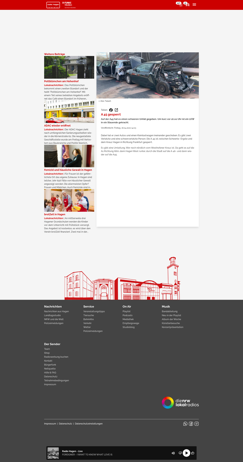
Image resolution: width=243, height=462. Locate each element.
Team (47, 349)
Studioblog (129, 327)
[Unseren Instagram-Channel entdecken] (196, 423)
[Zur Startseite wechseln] (53, 5)
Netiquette (50, 368)
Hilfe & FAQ (50, 372)
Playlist (126, 311)
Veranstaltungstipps (94, 311)
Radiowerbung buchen (56, 357)
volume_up (173, 453)
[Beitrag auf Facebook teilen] (111, 110)
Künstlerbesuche (171, 323)
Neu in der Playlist (171, 315)
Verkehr (87, 323)
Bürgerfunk (50, 364)
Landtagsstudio (52, 315)
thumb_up (192, 453)
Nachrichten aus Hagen (56, 311)
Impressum (50, 384)
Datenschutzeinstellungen (89, 423)
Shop (47, 353)
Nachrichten (53, 306)
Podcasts (127, 315)
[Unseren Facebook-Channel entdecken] (191, 423)
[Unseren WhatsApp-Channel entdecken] (185, 423)
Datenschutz (50, 376)
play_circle (186, 452)
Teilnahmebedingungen (56, 380)
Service (88, 306)
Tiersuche (88, 315)
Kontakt (48, 360)
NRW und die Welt (54, 319)
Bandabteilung (169, 311)
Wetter (87, 327)
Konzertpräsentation (172, 327)
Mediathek (128, 319)
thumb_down (180, 453)
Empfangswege (131, 323)
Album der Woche (171, 319)
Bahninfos (88, 319)
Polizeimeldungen (53, 323)
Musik (166, 306)
